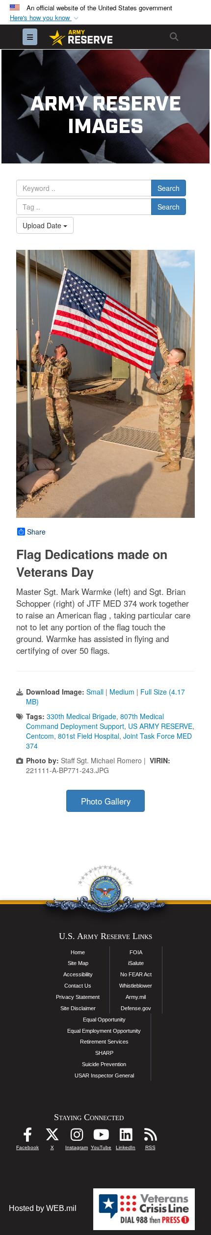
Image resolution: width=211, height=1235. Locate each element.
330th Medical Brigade (81, 716)
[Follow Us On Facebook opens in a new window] (27, 1137)
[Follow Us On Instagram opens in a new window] (76, 1137)
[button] (45, 18)
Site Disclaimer (78, 1008)
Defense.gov (136, 1008)
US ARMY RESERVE (160, 726)
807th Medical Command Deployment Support (95, 721)
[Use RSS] (150, 1137)
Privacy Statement (78, 997)
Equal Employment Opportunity (104, 1031)
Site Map (78, 963)
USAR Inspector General (104, 1075)
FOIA (136, 952)
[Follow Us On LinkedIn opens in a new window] (125, 1137)
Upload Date (43, 225)
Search (169, 188)
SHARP (104, 1053)
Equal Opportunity (104, 1019)
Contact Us (77, 986)
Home (78, 952)
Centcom (40, 736)
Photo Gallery (106, 801)
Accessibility (78, 974)
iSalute (136, 963)
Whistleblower (135, 986)
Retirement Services (104, 1042)
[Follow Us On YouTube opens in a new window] (101, 1137)
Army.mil (136, 997)
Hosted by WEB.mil (43, 1208)
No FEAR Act (136, 974)
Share (36, 532)
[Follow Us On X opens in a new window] (52, 1137)
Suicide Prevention (104, 1064)
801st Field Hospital (88, 736)
